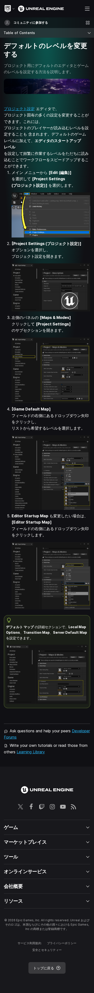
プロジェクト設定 (19, 108)
